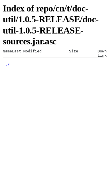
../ (6, 64)
